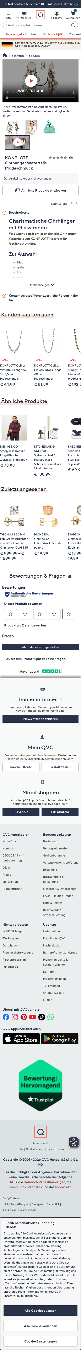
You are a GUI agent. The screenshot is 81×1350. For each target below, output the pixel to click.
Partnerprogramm (14, 959)
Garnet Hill (53, 1204)
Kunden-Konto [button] (21, 767)
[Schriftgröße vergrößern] (71, 203)
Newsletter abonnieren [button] (40, 719)
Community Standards (25, 1187)
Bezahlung (50, 869)
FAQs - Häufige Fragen (58, 895)
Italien (50, 1149)
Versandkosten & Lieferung (61, 862)
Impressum (63, 1187)
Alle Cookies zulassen (40, 1310)
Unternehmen (52, 931)
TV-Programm (11, 938)
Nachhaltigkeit (52, 945)
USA (20, 1149)
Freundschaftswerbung (17, 952)
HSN (5, 1204)
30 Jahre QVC (53, 34)
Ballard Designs (19, 1204)
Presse (6, 874)
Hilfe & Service (53, 903)
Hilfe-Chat (9, 841)
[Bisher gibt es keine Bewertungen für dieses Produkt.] (59, 157)
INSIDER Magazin (14, 931)
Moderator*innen (54, 978)
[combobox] (36, 25)
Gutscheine (10, 945)
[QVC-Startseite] (5, 55)
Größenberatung (54, 855)
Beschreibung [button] (19, 212)
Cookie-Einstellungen (40, 1341)
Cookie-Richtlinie (26, 1295)
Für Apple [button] (21, 812)
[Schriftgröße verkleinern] (77, 203)
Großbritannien (34, 1149)
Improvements (28, 1209)
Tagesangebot (15, 34)
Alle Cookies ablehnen (40, 1326)
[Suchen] (74, 25)
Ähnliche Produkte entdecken (43, 190)
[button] (8, 16)
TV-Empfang (51, 985)
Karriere (48, 971)
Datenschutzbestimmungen (44, 1182)
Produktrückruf (12, 888)
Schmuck (18, 55)
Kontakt (7, 848)
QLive (6, 867)
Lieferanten (10, 881)
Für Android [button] (60, 812)
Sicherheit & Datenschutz (59, 888)
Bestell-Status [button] (60, 767)
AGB (13, 1182)
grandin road (9, 1209)
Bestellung (50, 841)
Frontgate (37, 1204)
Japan (60, 1149)
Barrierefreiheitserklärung (60, 952)
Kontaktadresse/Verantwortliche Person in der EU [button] (43, 297)
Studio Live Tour (53, 992)
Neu (34, 34)
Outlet (47, 1000)
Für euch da (10, 966)
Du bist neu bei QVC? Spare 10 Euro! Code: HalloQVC (39, 4)
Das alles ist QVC (54, 938)
